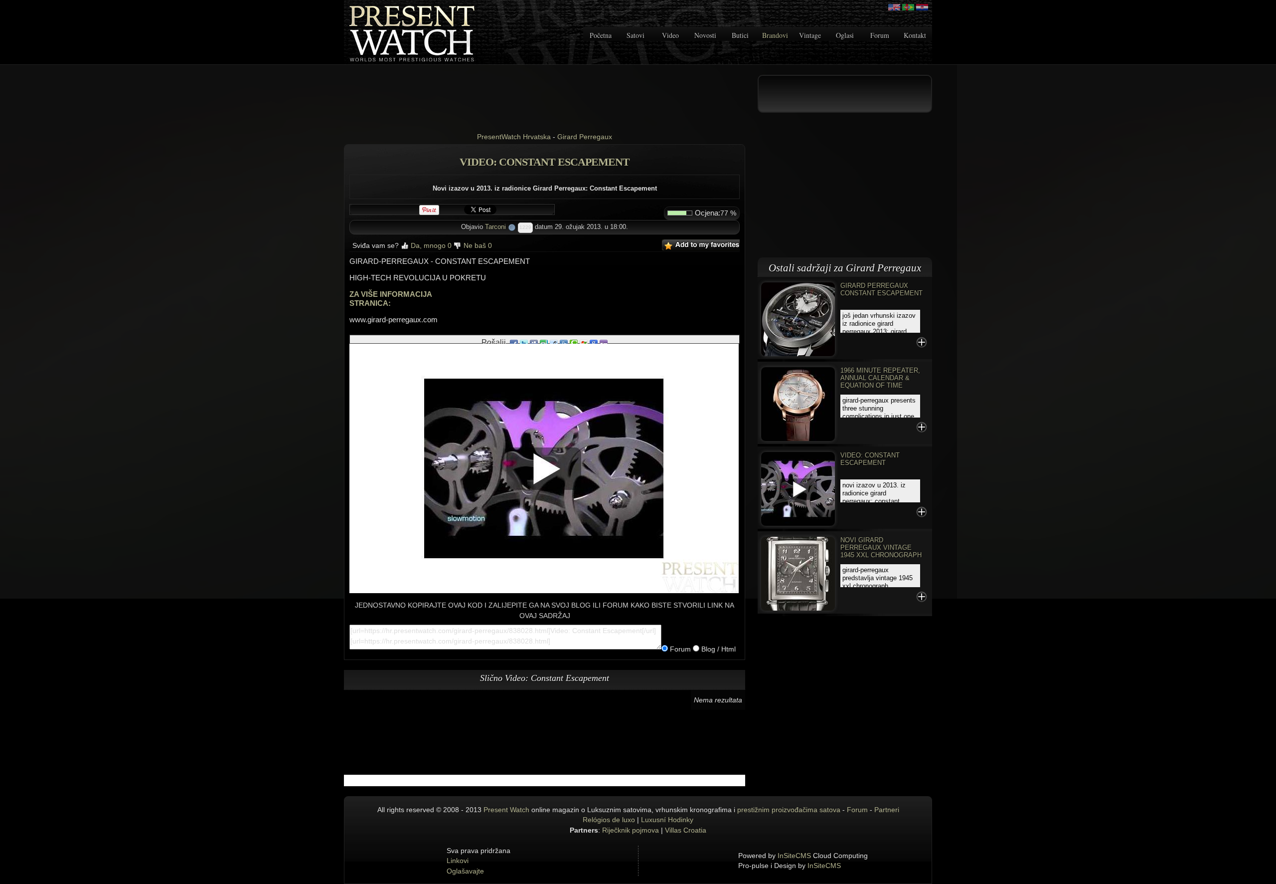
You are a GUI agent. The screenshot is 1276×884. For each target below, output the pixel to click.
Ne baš (477, 245)
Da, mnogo (430, 245)
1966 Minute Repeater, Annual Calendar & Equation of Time (880, 378)
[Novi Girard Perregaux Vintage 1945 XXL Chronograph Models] (798, 573)
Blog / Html (717, 649)
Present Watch (506, 810)
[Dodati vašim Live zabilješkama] (584, 343)
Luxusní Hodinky (667, 820)
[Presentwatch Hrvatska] (922, 7)
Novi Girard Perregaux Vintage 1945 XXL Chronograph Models (881, 551)
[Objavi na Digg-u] (564, 343)
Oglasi (845, 35)
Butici (740, 35)
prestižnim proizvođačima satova (788, 810)
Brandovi (775, 35)
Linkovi (458, 861)
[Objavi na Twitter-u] (524, 343)
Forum (879, 35)
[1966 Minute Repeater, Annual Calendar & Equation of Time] (798, 403)
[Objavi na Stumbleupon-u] (544, 343)
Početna (601, 35)
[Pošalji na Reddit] (554, 343)
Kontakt (915, 35)
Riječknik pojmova (630, 830)
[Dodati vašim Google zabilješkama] (594, 343)
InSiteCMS (794, 856)
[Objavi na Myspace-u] (534, 343)
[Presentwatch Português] (908, 7)
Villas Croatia (685, 830)
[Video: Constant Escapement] (798, 488)
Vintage (810, 35)
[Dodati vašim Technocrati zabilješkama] (574, 343)
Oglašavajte (465, 871)
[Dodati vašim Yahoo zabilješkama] (604, 343)
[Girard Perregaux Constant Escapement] (798, 318)
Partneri (886, 810)
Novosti (705, 35)
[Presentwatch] (894, 7)
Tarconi (495, 226)
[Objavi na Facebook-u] (514, 343)
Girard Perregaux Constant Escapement (881, 289)
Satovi (635, 35)
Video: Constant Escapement (870, 458)
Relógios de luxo (609, 820)
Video (670, 35)
